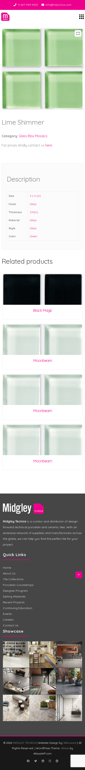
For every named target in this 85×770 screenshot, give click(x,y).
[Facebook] (28, 761)
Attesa (65, 748)
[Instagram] (49, 761)
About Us (9, 573)
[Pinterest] (57, 761)
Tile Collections (13, 579)
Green (33, 236)
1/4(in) (34, 212)
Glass (33, 204)
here (48, 145)
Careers (8, 619)
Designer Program (15, 591)
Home (7, 567)
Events (7, 614)
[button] (78, 33)
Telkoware (69, 742)
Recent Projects (14, 602)
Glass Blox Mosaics (33, 136)
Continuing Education (17, 608)
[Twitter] (35, 761)
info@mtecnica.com (58, 4)
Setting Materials (14, 596)
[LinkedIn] (42, 761)
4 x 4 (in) (35, 195)
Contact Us (10, 625)
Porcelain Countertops (18, 585)
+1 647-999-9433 (28, 4)
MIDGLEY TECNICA (24, 742)
